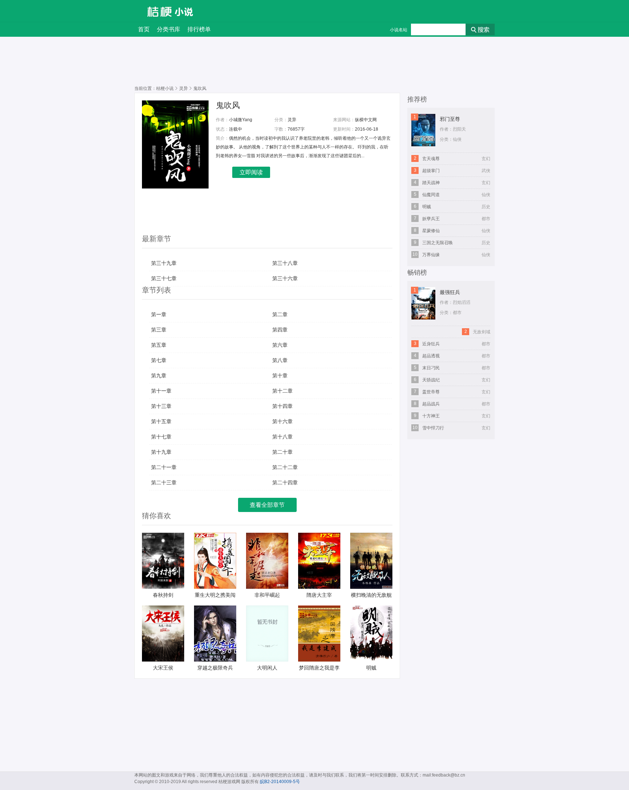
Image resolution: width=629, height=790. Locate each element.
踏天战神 (431, 182)
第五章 (158, 345)
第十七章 (161, 437)
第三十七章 (164, 278)
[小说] (184, 11)
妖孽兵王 (431, 218)
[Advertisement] (110, 267)
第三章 (158, 330)
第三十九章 (164, 263)
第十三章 (161, 406)
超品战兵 (431, 403)
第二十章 (282, 452)
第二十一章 (164, 467)
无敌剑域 (481, 331)
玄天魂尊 (431, 158)
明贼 (426, 206)
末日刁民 (431, 367)
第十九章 (161, 452)
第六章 (280, 345)
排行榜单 (199, 29)
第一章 (158, 314)
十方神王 (431, 415)
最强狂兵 (450, 292)
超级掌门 (431, 170)
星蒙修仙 (431, 230)
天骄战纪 (431, 379)
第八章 (280, 360)
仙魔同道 (431, 194)
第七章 (158, 360)
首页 (144, 29)
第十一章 (161, 391)
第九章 (158, 375)
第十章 (280, 375)
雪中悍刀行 (433, 427)
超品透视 (431, 355)
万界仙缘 (431, 254)
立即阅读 (251, 172)
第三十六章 (285, 278)
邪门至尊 (450, 119)
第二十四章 (285, 482)
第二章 (280, 314)
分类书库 (168, 29)
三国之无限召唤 (437, 242)
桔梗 (154, 11)
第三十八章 (285, 263)
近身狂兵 (431, 343)
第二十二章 (285, 467)
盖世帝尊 (431, 391)
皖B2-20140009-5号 (280, 781)
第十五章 (161, 421)
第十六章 (282, 421)
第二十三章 (164, 482)
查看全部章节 (267, 505)
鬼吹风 (228, 105)
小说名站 (398, 29)
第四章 (280, 330)
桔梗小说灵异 (172, 88)
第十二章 (282, 391)
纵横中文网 (366, 119)
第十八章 (282, 437)
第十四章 (282, 406)
